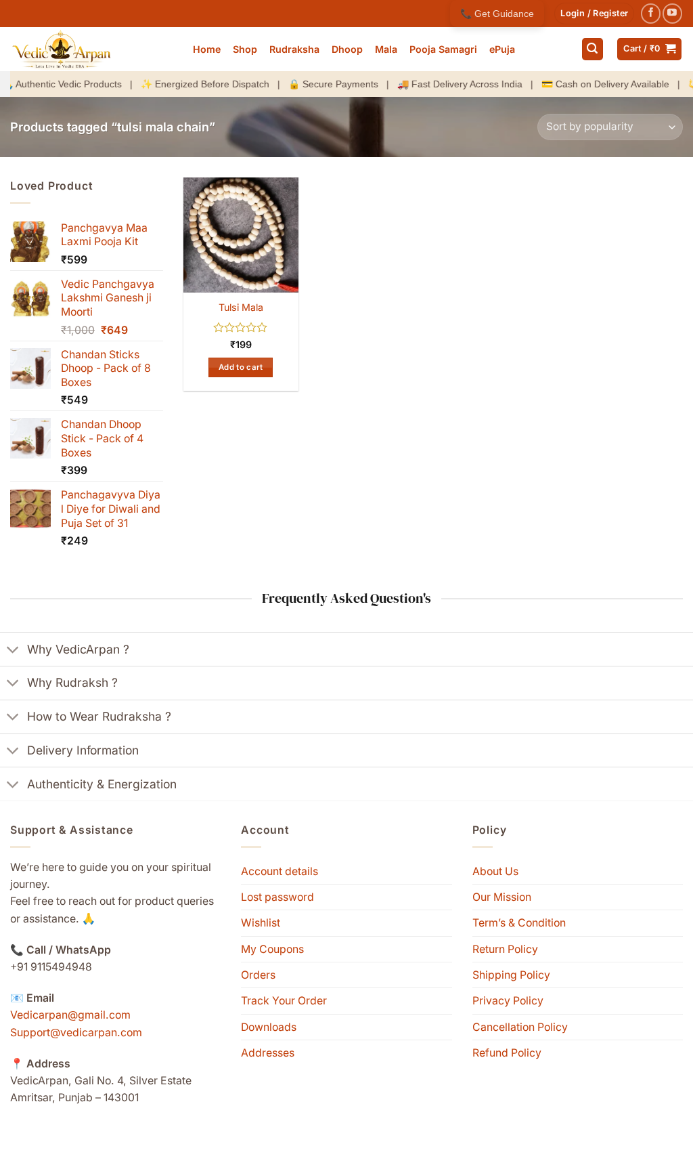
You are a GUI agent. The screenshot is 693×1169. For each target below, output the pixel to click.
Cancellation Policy (520, 1027)
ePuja (502, 49)
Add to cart (241, 367)
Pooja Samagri (443, 49)
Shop (245, 49)
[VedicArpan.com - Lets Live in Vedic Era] (91, 49)
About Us (495, 871)
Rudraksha (294, 49)
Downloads (268, 1027)
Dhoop (347, 49)
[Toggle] (13, 650)
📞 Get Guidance (497, 13)
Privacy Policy (507, 1000)
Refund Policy (506, 1052)
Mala (386, 49)
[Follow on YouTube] (672, 13)
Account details (279, 871)
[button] (594, 13)
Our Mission (501, 897)
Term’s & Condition (519, 922)
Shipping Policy (511, 975)
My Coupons (272, 949)
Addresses (267, 1052)
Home (207, 49)
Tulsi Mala (241, 307)
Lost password (277, 897)
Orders (258, 975)
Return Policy (505, 949)
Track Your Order (284, 1000)
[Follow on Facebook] (651, 13)
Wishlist (260, 922)
